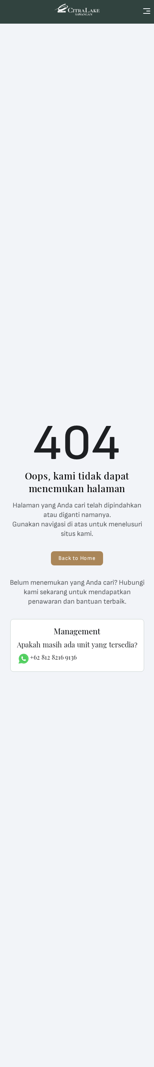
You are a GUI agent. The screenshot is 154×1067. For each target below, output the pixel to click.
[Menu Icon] (147, 11)
